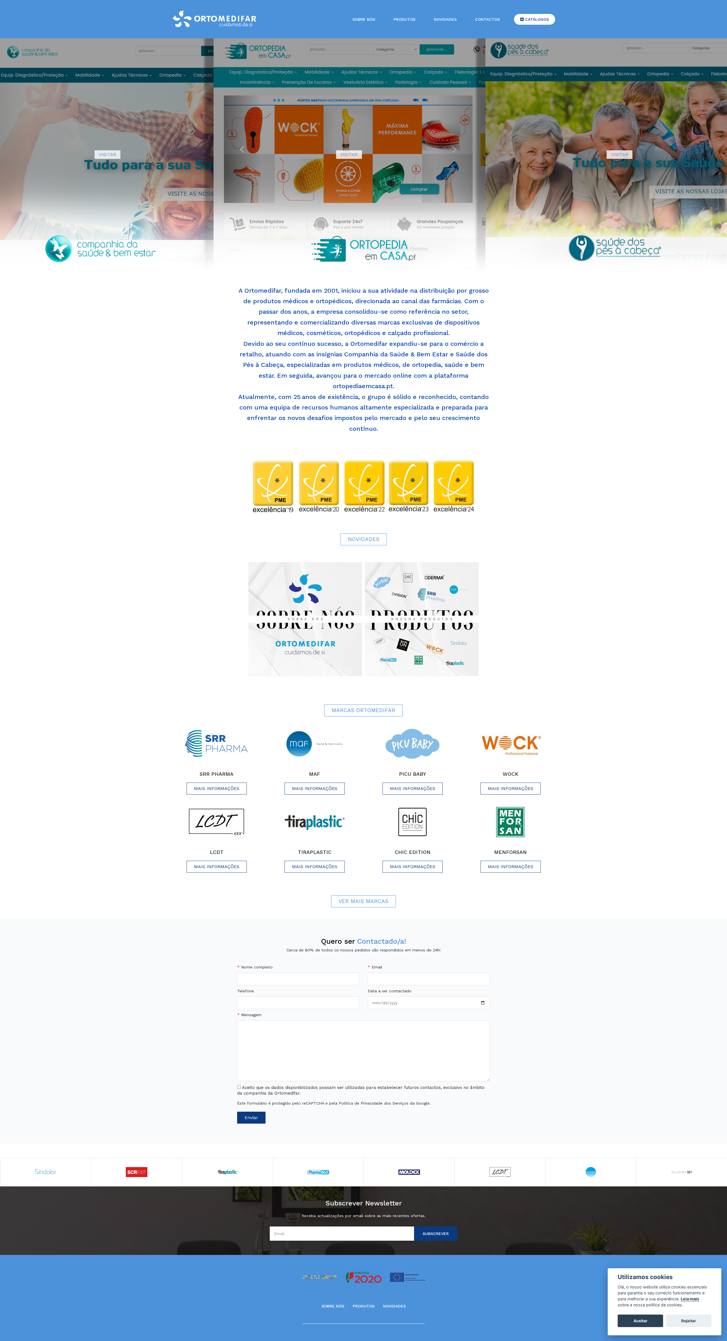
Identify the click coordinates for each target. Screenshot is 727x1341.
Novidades (445, 19)
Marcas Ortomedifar (363, 710)
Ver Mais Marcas (363, 901)
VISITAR (107, 154)
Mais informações (216, 788)
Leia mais (690, 1298)
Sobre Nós (332, 1306)
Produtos (404, 19)
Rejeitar (688, 1321)
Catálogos (536, 19)
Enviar (251, 1117)
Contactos (487, 19)
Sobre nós (363, 19)
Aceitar (640, 1321)
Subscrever (436, 1233)
